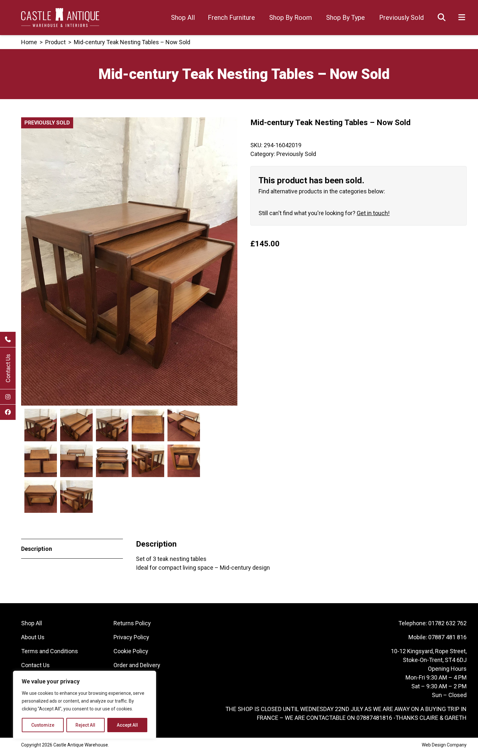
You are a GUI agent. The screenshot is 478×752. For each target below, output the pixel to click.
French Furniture (231, 17)
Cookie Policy (130, 651)
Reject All (85, 725)
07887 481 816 (447, 637)
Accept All (127, 725)
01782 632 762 (447, 623)
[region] (84, 705)
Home (29, 42)
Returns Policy (132, 623)
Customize (42, 725)
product (55, 42)
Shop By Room (290, 17)
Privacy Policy (131, 637)
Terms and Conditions (49, 651)
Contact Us (8, 368)
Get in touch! (373, 213)
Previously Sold (401, 17)
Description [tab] (36, 548)
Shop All (183, 17)
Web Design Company (444, 744)
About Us (33, 637)
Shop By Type (345, 17)
